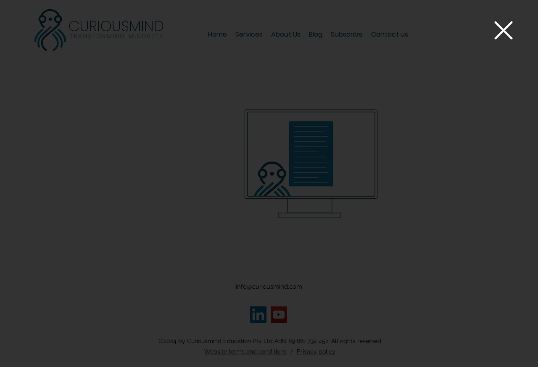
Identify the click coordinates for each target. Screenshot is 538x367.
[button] (503, 30)
